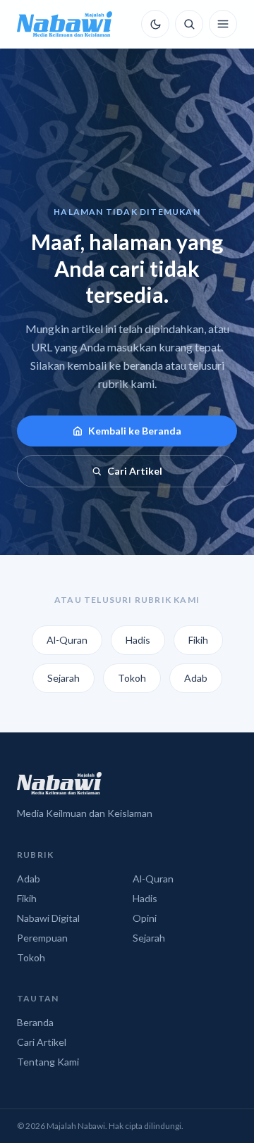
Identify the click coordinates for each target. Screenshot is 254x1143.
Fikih (198, 640)
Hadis (138, 640)
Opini (145, 918)
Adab (195, 678)
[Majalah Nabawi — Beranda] (64, 24)
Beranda (35, 1022)
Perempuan (42, 938)
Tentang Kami (48, 1062)
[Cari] (189, 24)
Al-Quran (67, 640)
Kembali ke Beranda (134, 431)
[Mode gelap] (155, 24)
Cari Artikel (134, 471)
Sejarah (63, 678)
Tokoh (132, 678)
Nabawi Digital (48, 918)
